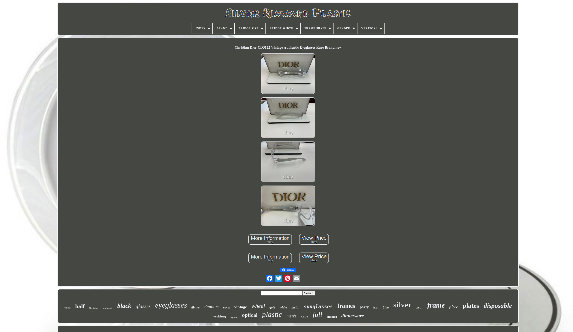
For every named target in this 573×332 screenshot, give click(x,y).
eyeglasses (171, 305)
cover (226, 307)
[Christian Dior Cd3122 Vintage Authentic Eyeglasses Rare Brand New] (288, 74)
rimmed (332, 316)
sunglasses (318, 306)
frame (436, 305)
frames (346, 305)
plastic (272, 314)
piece (453, 306)
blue (386, 307)
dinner (195, 307)
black (124, 305)
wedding (219, 316)
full (317, 314)
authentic (108, 308)
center (67, 307)
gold (272, 307)
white (283, 307)
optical (250, 315)
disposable (498, 305)
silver (402, 304)
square (234, 317)
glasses (143, 306)
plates (470, 305)
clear (419, 307)
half (80, 306)
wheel (258, 306)
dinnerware (352, 315)
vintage (240, 307)
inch (375, 307)
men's (291, 315)
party (364, 307)
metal (295, 307)
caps (304, 316)
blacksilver (94, 308)
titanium (211, 306)
